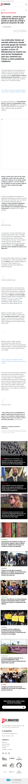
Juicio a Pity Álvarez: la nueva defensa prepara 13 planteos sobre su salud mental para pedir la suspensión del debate (14, 601)
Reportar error (5, 746)
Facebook (9, 298)
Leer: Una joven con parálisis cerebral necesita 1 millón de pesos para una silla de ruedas (13, 361)
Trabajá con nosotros (7, 749)
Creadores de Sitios (17, 782)
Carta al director (6, 744)
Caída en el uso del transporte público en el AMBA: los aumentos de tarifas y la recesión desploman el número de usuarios (13, 572)
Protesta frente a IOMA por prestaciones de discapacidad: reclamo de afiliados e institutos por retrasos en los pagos (13, 631)
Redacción (4, 742)
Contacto (4, 747)
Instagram (16, 298)
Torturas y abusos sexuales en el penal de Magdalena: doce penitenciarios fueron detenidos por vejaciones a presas (13, 660)
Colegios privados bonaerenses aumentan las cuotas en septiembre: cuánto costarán (13, 688)
